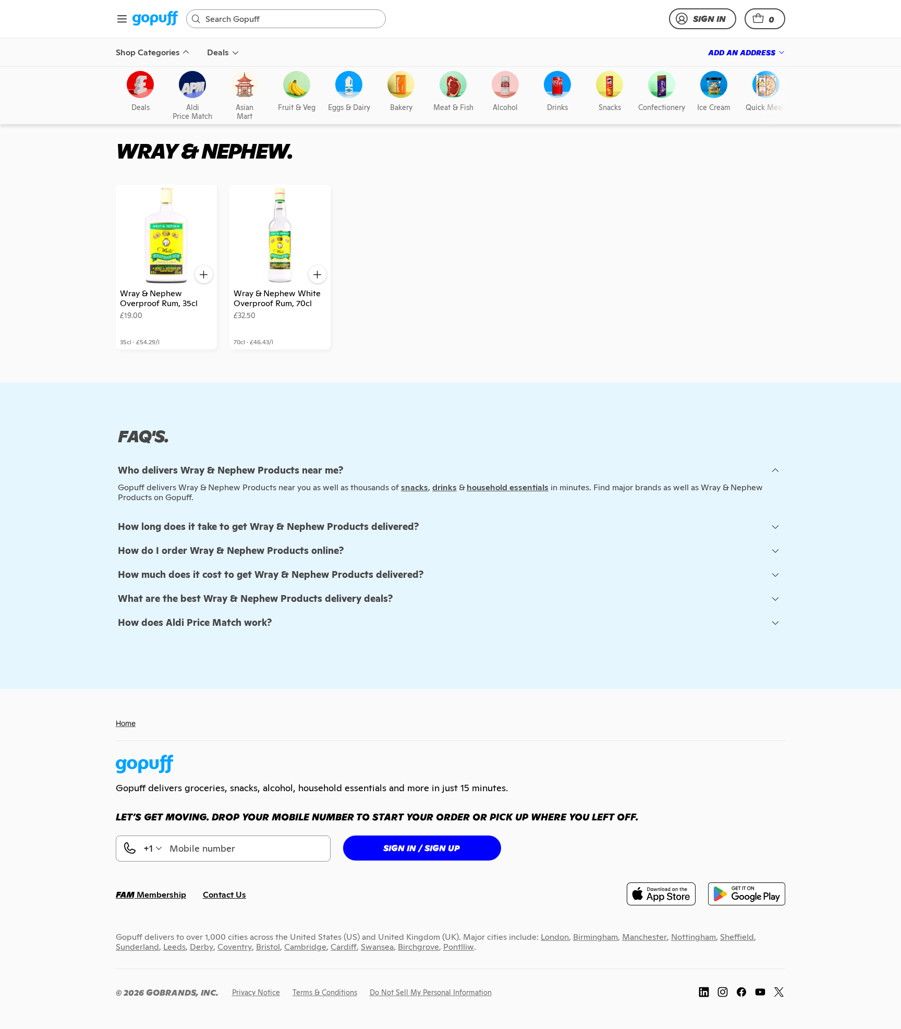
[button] (765, 18)
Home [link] (126, 723)
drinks (444, 487)
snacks (414, 487)
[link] (155, 19)
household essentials (508, 487)
